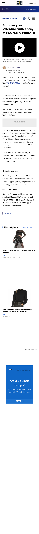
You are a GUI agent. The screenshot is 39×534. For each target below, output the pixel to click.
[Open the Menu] (3, 3)
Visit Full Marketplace (30, 227)
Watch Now (33, 3)
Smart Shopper (10, 18)
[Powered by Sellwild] (33, 349)
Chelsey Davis (15, 68)
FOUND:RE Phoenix (14, 83)
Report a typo (8, 213)
